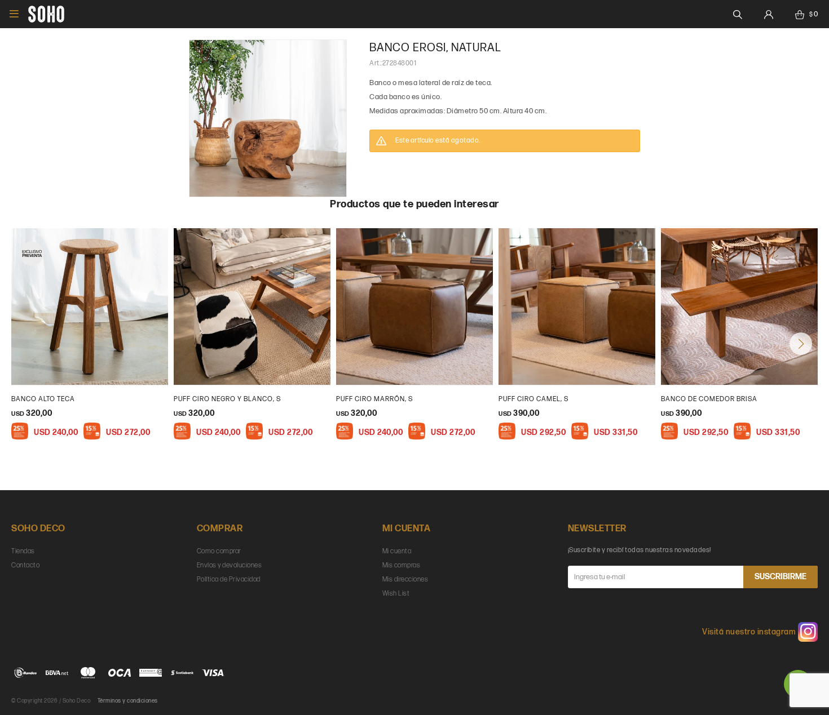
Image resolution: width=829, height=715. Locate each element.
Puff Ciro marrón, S (374, 399)
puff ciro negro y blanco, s (227, 399)
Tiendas (23, 551)
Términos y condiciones (128, 701)
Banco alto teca (43, 399)
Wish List (396, 593)
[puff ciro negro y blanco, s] (252, 306)
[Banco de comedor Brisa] (739, 306)
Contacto (25, 565)
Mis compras (401, 565)
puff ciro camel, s (533, 399)
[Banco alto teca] (89, 306)
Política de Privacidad (229, 579)
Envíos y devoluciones (229, 565)
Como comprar (219, 551)
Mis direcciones (405, 579)
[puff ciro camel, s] (577, 306)
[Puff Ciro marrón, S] (414, 306)
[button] (801, 343)
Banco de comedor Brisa (709, 399)
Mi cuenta (397, 551)
